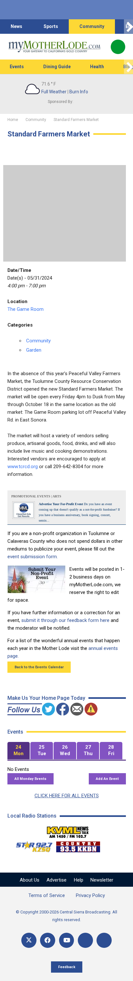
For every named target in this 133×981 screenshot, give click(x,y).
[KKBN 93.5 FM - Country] (78, 845)
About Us (29, 880)
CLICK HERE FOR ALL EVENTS (67, 796)
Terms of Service (46, 895)
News (16, 26)
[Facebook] (47, 940)
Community (91, 26)
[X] (28, 940)
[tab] (18, 751)
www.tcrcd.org (22, 466)
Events (17, 66)
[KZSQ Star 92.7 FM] (31, 845)
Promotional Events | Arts (36, 496)
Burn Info (78, 91)
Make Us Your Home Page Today (46, 698)
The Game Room (25, 309)
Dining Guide (57, 66)
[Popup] (118, 47)
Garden (33, 350)
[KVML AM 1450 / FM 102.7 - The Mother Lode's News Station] (68, 830)
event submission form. (32, 557)
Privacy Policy (90, 895)
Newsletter (101, 880)
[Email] (85, 940)
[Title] (104, 940)
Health (97, 66)
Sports (51, 26)
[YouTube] (66, 940)
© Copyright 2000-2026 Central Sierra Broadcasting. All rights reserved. (66, 916)
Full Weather (53, 91)
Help (78, 880)
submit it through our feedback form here (65, 620)
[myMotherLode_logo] (54, 46)
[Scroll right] (128, 26)
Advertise (56, 880)
